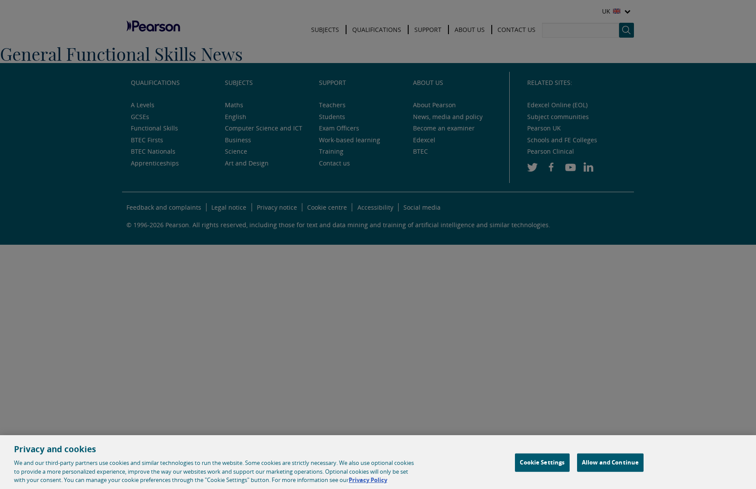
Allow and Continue (610, 462)
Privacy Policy (368, 480)
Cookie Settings (542, 462)
